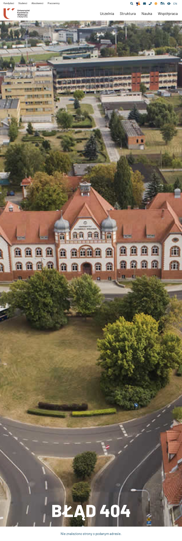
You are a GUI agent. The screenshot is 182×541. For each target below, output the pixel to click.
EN (175, 3)
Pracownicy (54, 3)
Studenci (22, 3)
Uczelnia (107, 13)
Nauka (146, 13)
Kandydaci (9, 3)
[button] (132, 3)
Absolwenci (37, 3)
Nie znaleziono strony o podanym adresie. (91, 534)
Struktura (128, 13)
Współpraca (168, 13)
